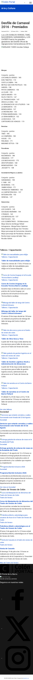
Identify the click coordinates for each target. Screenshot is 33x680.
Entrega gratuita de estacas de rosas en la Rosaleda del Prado (16, 449)
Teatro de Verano (6, 498)
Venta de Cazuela (7, 548)
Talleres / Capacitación (9, 257)
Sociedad (3, 420)
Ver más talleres (6, 409)
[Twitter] (24, 3)
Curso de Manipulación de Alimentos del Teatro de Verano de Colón (16, 502)
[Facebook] (22, 3)
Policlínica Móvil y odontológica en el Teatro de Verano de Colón (15, 527)
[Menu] (30, 2)
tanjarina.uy (26, 678)
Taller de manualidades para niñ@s (15, 261)
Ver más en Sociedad (7, 487)
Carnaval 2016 (5, 31)
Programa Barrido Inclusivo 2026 (13, 473)
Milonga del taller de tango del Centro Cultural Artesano (13, 312)
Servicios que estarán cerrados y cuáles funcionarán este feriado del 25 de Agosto (16, 426)
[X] (18, 628)
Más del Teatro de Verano (9, 563)
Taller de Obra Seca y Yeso (12, 339)
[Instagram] (26, 3)
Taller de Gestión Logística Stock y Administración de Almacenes (15, 363)
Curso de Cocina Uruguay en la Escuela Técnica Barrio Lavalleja (14, 285)
